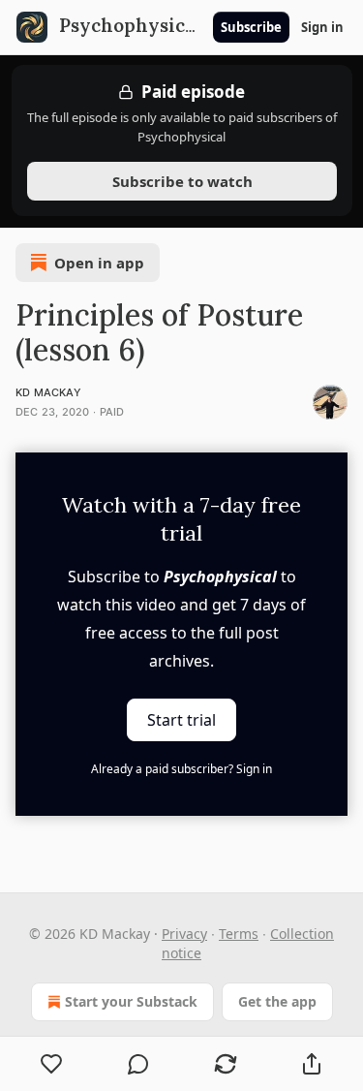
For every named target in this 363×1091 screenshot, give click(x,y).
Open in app (99, 262)
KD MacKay (48, 392)
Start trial (181, 719)
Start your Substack (131, 1001)
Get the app (277, 1001)
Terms (238, 933)
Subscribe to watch (181, 181)
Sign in (322, 27)
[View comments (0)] (139, 1063)
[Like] (51, 1063)
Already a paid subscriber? (181, 769)
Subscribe (251, 27)
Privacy (184, 933)
